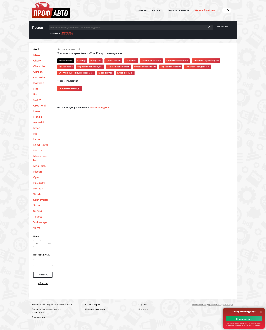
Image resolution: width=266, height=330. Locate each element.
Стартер (81, 60)
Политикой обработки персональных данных (243, 325)
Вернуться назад (69, 88)
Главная (142, 10)
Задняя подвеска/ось (118, 67)
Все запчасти (65, 60)
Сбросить (43, 283)
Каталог (157, 10)
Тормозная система (171, 67)
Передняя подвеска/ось (90, 67)
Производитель (41, 255)
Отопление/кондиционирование (76, 73)
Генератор (95, 60)
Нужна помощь (244, 319)
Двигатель (131, 60)
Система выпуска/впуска (206, 60)
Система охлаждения (177, 60)
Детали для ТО (113, 60)
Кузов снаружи (125, 73)
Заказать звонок (179, 10)
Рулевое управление (145, 67)
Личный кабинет (206, 10)
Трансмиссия (66, 67)
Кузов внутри (105, 73)
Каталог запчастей (68, 49)
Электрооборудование (197, 67)
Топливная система (151, 60)
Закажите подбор (99, 107)
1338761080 (67, 33)
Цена (36, 236)
